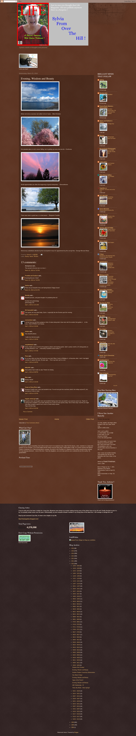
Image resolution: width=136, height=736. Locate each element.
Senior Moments (104, 208)
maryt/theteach (29, 344)
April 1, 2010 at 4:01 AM (31, 314)
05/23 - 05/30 (76, 644)
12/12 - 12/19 (76, 571)
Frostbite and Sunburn (31, 275)
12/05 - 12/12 (76, 573)
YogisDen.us (103, 188)
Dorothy (27, 295)
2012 (72, 558)
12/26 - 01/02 (76, 565)
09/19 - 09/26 (76, 601)
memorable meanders (106, 289)
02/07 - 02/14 (76, 706)
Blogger (76, 732)
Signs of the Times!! (77, 680)
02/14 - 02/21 (76, 703)
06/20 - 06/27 (76, 634)
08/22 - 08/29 (76, 611)
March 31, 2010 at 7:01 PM (32, 270)
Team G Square (104, 373)
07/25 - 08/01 (76, 621)
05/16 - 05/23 (76, 647)
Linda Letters (103, 162)
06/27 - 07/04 (76, 632)
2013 (72, 556)
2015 (72, 551)
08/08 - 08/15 (76, 616)
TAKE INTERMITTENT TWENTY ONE (112, 319)
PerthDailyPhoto (104, 360)
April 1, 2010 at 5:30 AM (31, 339)
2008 (72, 725)
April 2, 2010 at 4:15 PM (31, 393)
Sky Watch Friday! (77, 675)
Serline (27, 285)
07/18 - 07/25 (76, 624)
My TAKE (102, 316)
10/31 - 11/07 (76, 586)
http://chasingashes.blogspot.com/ (28, 519)
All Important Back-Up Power (111, 137)
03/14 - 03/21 (76, 693)
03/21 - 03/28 (76, 691)
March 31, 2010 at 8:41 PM (32, 290)
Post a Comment (27, 411)
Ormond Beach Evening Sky (107, 210)
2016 (72, 548)
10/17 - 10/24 (76, 591)
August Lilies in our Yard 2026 (111, 230)
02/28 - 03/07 (76, 698)
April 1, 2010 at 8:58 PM (31, 372)
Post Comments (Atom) (32, 423)
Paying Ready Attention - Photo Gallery (107, 106)
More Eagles (111, 242)
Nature (31, 256)
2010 (72, 563)
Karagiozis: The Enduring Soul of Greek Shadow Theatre (107, 256)
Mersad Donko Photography (108, 148)
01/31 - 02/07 (76, 709)
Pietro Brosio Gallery (106, 175)
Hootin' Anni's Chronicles (107, 355)
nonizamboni (29, 320)
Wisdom (36, 256)
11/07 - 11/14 (76, 583)
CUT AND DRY (104, 195)
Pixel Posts (103, 342)
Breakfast (110, 94)
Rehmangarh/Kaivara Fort (112, 375)
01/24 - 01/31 (76, 711)
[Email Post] (41, 254)
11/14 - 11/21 (76, 581)
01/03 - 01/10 (76, 719)
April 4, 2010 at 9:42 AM (31, 408)
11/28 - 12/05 (76, 576)
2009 (72, 722)
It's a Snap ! (103, 329)
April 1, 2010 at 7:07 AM (31, 350)
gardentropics (104, 261)
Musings (102, 135)
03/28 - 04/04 (76, 665)
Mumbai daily (103, 93)
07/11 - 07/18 (76, 627)
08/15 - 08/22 (76, 614)
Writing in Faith (104, 275)
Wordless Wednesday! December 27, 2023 (111, 333)
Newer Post (23, 419)
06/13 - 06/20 (76, 637)
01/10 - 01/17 (76, 716)
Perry (26, 356)
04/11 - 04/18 (76, 660)
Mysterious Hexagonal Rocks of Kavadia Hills (111, 265)
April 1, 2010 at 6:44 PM (31, 362)
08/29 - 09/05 (76, 609)
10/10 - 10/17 (76, 593)
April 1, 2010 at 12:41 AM (32, 304)
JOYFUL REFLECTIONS (106, 228)
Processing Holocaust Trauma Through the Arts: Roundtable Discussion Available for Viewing (108, 281)
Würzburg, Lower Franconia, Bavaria (110, 306)
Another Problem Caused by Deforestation (83, 672)
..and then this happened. (111, 362)
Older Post (90, 419)
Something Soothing (110, 197)
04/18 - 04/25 (76, 657)
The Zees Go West (105, 303)
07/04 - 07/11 (76, 629)
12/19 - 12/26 (76, 568)
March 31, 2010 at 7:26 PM (32, 280)
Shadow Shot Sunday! (78, 667)
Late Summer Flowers (111, 164)
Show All (115, 385)
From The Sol (103, 214)
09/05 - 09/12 (76, 606)
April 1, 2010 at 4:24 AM (31, 326)
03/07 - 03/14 (76, 696)
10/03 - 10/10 (76, 596)
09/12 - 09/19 (76, 604)
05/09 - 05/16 (76, 650)
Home (57, 419)
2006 (72, 727)
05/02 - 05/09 (76, 652)
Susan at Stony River (31, 387)
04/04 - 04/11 (76, 662)
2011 (72, 561)
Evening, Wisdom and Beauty (80, 670)
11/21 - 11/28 (76, 578)
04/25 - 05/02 (76, 655)
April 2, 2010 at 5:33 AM (31, 382)
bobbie (27, 331)
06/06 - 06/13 (76, 639)
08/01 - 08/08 (76, 619)
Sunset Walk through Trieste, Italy (111, 151)
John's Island (103, 241)
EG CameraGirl (29, 310)
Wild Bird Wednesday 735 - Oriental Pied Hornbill (112, 111)
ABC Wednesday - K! (78, 685)
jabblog (102, 80)
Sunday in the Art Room (111, 217)
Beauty (27, 256)
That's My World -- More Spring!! (81, 687)
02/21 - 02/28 (76, 701)
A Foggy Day (111, 123)
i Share (102, 254)
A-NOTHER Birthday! (110, 291)
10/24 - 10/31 (76, 588)
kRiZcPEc (28, 367)
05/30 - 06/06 (76, 642)
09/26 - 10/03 (76, 599)
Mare (26, 377)
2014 (72, 553)
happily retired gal (30, 398)
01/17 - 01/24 (76, 714)
